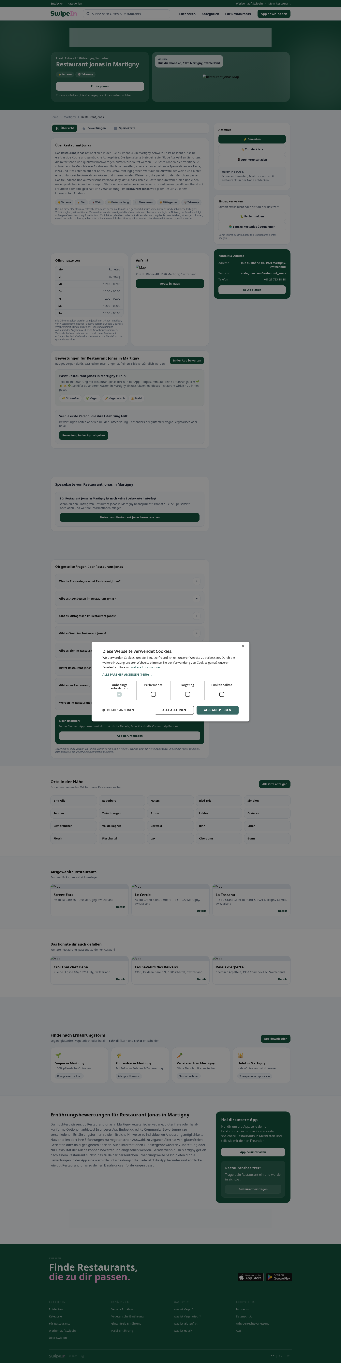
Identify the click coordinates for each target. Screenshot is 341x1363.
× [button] (243, 646)
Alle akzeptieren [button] (217, 710)
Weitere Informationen (146, 667)
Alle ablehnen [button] (174, 710)
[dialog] (170, 681)
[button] (170, 674)
